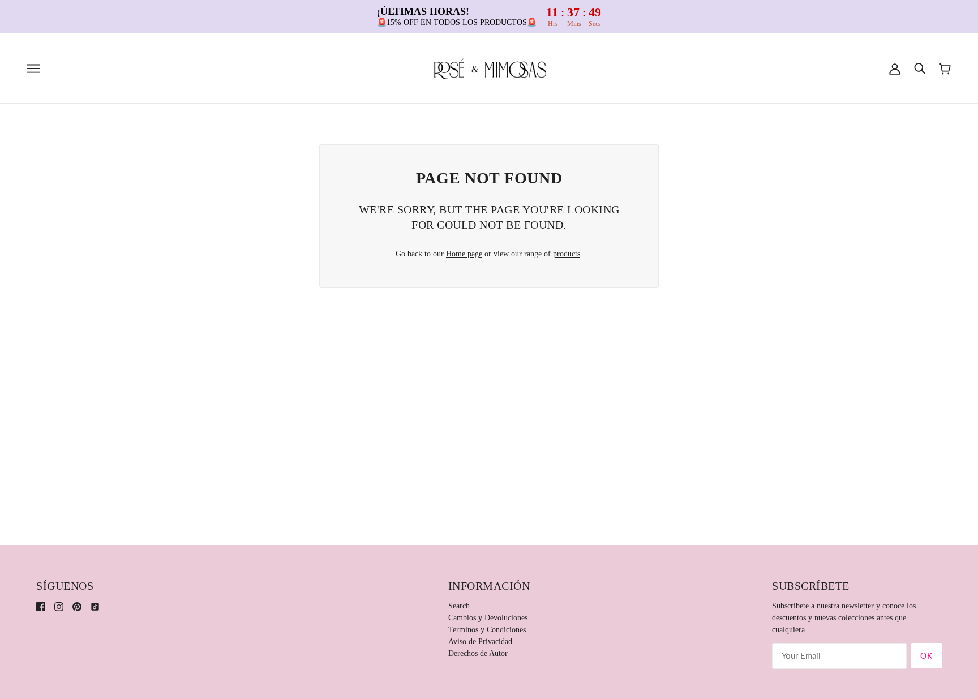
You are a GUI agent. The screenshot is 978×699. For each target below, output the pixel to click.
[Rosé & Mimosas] (489, 67)
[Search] (919, 68)
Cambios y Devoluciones (487, 618)
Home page (464, 254)
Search (459, 606)
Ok (926, 656)
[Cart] (945, 68)
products (566, 254)
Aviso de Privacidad (480, 641)
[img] (41, 605)
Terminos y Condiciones (487, 629)
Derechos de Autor (478, 653)
